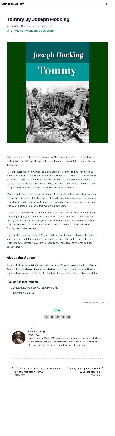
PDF (11, 30)
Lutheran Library (13, 3)
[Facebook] (52, 317)
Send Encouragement (41, 30)
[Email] (57, 317)
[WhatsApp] (68, 317)
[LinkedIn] (63, 317)
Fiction (57, 310)
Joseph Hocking (36, 331)
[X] (46, 317)
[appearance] (106, 3)
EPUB (20, 30)
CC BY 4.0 (28, 292)
